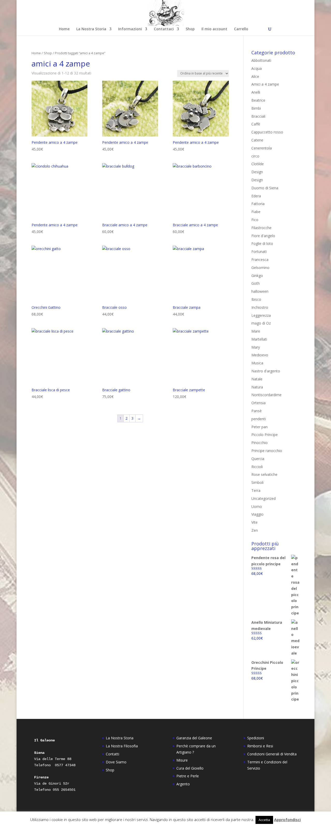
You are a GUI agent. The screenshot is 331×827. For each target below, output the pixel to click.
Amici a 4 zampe (265, 84)
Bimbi (256, 108)
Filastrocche (261, 227)
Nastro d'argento (265, 371)
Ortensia (258, 402)
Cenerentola (261, 148)
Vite (254, 522)
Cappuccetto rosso (267, 132)
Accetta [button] (264, 819)
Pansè (256, 410)
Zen (254, 530)
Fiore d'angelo (263, 235)
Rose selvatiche (264, 474)
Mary (255, 347)
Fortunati (259, 251)
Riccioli (257, 466)
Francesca (259, 259)
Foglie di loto (262, 243)
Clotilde (257, 163)
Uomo (256, 506)
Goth (255, 283)
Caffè (255, 124)
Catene (257, 140)
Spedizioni (255, 737)
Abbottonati (261, 60)
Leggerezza (261, 315)
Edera (256, 195)
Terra (255, 490)
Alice (255, 76)
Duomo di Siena (264, 187)
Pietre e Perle (187, 775)
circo (255, 156)
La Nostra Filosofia (122, 745)
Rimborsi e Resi (260, 745)
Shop (190, 29)
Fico (254, 219)
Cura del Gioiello (190, 768)
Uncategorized (263, 498)
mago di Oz (261, 323)
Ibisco (256, 299)
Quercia (257, 458)
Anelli (255, 92)
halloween (259, 291)
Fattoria (258, 203)
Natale (256, 379)
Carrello (241, 29)
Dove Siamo (116, 762)
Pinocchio (259, 442)
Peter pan (259, 426)
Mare (255, 331)
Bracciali (258, 116)
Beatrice (258, 100)
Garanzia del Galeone (194, 737)
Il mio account (214, 29)
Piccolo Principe (264, 434)
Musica (257, 362)
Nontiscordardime (266, 394)
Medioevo (259, 354)
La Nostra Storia (91, 29)
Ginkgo (257, 275)
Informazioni (130, 29)
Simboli (257, 482)
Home (64, 29)
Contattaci (164, 29)
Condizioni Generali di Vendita (272, 753)
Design (257, 171)
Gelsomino (260, 267)
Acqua (256, 68)
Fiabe (255, 211)
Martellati (259, 339)
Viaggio (257, 514)
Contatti (112, 753)
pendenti (258, 418)
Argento (183, 783)
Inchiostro (259, 307)
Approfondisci (287, 819)
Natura (257, 387)
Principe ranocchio (266, 450)
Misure (182, 760)
